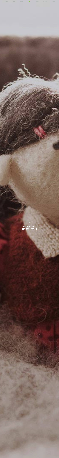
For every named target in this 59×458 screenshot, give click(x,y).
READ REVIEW (29, 232)
